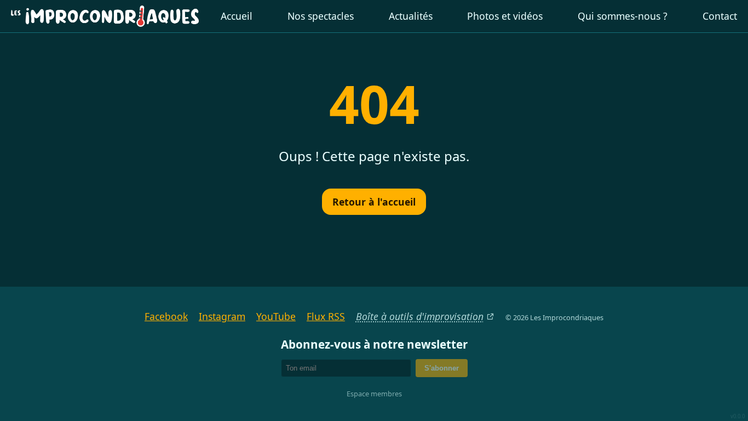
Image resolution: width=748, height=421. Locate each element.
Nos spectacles (320, 15)
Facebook (166, 316)
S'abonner (441, 368)
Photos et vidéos (505, 15)
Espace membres (374, 394)
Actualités (411, 15)
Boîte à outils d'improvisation (420, 316)
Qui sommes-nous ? (623, 15)
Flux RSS (326, 316)
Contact (720, 15)
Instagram (222, 316)
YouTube (276, 316)
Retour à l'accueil (374, 201)
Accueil (236, 15)
